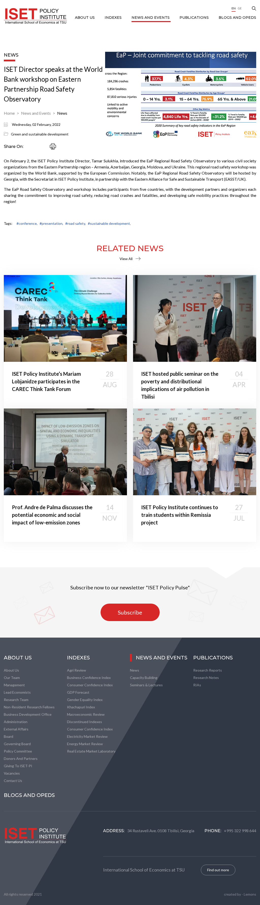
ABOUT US (85, 17)
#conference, (27, 223)
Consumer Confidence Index (90, 685)
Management (14, 685)
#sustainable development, (109, 223)
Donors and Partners (21, 758)
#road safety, (75, 223)
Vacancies (12, 773)
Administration (15, 722)
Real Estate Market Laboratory (91, 751)
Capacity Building (143, 677)
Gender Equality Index (85, 699)
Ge (240, 8)
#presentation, (51, 223)
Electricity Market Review (87, 736)
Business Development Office (28, 714)
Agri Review (76, 670)
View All (126, 259)
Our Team (12, 677)
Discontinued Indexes (84, 722)
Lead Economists (17, 692)
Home (9, 113)
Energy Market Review (85, 744)
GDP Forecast (78, 692)
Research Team (16, 699)
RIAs (197, 685)
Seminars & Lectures (146, 685)
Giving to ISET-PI (18, 766)
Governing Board (17, 744)
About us (11, 670)
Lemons (250, 894)
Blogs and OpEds (237, 17)
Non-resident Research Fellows (29, 707)
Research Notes (206, 677)
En (234, 8)
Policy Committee (18, 751)
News (62, 113)
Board (8, 736)
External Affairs (16, 729)
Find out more (218, 870)
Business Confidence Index (89, 677)
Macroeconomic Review (86, 714)
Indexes (114, 17)
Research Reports (207, 670)
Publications (195, 17)
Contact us (13, 780)
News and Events (151, 17)
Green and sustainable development (40, 134)
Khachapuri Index (81, 707)
